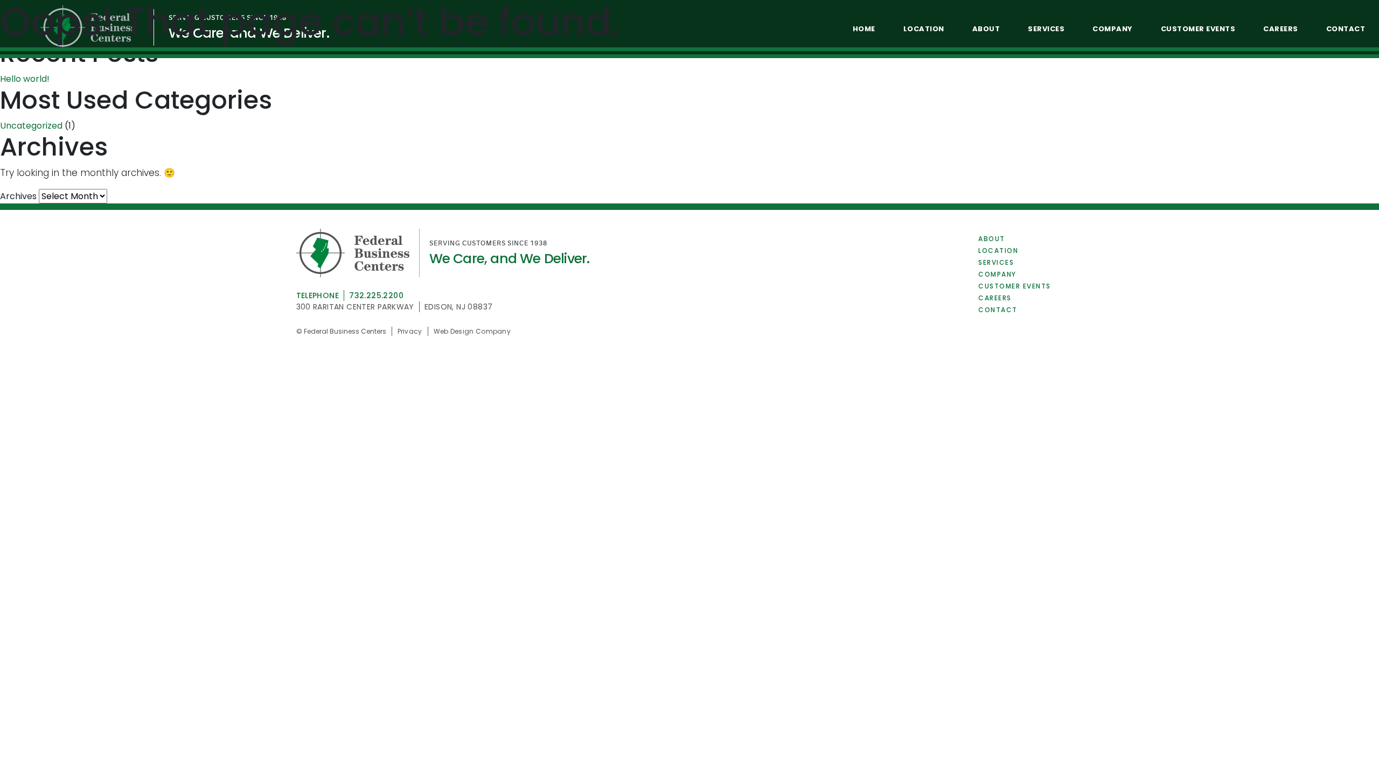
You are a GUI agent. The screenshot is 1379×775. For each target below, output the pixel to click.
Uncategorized (31, 125)
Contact (998, 309)
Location (998, 250)
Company (997, 274)
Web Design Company (472, 331)
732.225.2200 (376, 295)
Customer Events (1014, 286)
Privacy (410, 331)
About (991, 238)
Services (996, 262)
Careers (995, 297)
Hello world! (25, 79)
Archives (18, 196)
